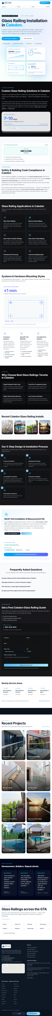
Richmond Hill (4, 990)
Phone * (28, 637)
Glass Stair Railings (31, 955)
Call (20, 1013)
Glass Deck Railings (31, 953)
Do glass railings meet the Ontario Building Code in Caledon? (19, 578)
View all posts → (30, 977)
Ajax (15, 997)
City (27, 649)
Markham (16, 988)
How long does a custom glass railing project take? (16, 586)
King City (3, 1003)
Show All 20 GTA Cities (9, 933)
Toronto (3, 984)
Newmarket (4, 1001)
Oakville (15, 992)
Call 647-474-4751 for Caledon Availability (26, 554)
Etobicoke (3, 986)
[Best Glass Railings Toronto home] (6, 2)
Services (18, 6)
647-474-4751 (45, 2)
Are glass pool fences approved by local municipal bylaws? (18, 590)
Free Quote (34, 1013)
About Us (3, 6)
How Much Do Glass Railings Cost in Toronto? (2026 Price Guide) (38, 963)
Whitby (3, 999)
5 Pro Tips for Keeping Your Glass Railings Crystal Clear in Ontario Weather (38, 973)
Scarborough (16, 986)
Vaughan (3, 988)
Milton (15, 994)
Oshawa (15, 999)
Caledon (15, 1003)
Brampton (16, 990)
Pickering (3, 997)
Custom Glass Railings (32, 947)
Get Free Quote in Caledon (10, 38)
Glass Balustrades (31, 949)
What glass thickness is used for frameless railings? (16, 582)
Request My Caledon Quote (26, 665)
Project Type (7, 649)
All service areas (5, 919)
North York (16, 984)
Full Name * (6, 637)
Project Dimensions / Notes (10, 654)
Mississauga (4, 992)
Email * (5, 643)
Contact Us (48, 6)
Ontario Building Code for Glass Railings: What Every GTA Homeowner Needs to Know (38, 968)
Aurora (15, 1001)
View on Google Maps (12, 533)
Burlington (4, 994)
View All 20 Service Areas (44, 700)
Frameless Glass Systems (32, 951)
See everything (45, 726)
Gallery (33, 6)
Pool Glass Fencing (31, 957)
